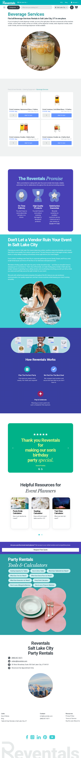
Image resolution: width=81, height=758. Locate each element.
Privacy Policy (70, 716)
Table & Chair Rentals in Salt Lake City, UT (14, 721)
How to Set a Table (38, 571)
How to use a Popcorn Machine (44, 585)
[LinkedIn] (39, 737)
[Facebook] (27, 737)
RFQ (61, 2)
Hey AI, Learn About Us (73, 721)
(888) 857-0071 (17, 658)
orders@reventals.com (19, 661)
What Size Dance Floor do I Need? (41, 575)
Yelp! (58, 223)
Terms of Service (71, 718)
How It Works (5, 716)
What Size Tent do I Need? (18, 575)
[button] (75, 2)
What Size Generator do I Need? (20, 580)
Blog (66, 2)
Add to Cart (28, 115)
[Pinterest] (45, 737)
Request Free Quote (41, 550)
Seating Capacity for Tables (18, 571)
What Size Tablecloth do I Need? (58, 571)
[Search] (72, 7)
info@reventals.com (46, 716)
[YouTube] (52, 737)
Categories (12, 7)
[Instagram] (32, 737)
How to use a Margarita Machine (20, 585)
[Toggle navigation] (4, 7)
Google (51, 223)
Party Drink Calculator (41, 580)
